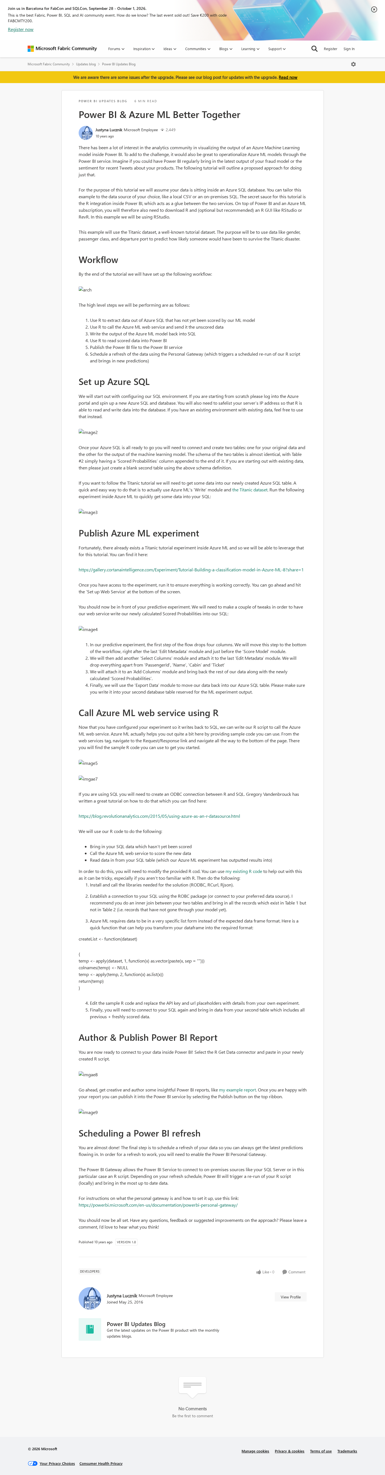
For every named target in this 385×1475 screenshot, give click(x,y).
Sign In (349, 48)
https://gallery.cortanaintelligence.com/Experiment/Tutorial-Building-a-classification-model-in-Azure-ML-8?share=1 (191, 569)
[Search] (314, 48)
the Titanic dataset (249, 490)
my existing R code (243, 871)
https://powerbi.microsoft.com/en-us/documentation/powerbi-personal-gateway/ (158, 1205)
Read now (288, 77)
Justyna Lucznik (109, 129)
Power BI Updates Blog (119, 64)
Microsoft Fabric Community (49, 64)
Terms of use (321, 1451)
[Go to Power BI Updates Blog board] (90, 1329)
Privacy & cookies (289, 1451)
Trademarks (347, 1451)
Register (330, 48)
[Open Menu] (353, 64)
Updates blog (86, 64)
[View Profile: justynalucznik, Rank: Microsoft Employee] (86, 133)
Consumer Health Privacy (101, 1463)
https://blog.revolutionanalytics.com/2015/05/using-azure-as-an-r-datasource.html (159, 816)
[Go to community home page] (62, 49)
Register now (21, 29)
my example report (237, 1090)
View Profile (291, 1297)
